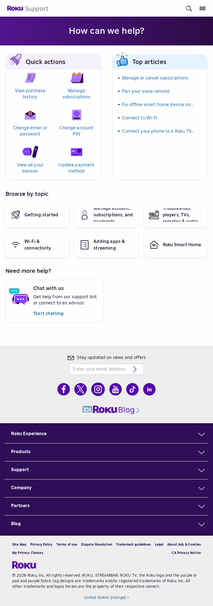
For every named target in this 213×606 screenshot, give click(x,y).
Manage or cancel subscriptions (155, 78)
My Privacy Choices (27, 552)
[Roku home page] (15, 10)
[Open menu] (202, 8)
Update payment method (76, 168)
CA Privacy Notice (186, 552)
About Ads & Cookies (184, 544)
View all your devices (30, 168)
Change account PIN (76, 131)
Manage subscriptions (76, 94)
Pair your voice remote (145, 91)
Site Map (19, 544)
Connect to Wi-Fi (139, 118)
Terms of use (66, 544)
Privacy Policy (41, 544)
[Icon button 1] (189, 8)
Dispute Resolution (96, 544)
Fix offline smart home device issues (158, 104)
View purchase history (30, 94)
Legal (159, 544)
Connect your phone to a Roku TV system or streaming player (158, 131)
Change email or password (30, 131)
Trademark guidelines (133, 544)
